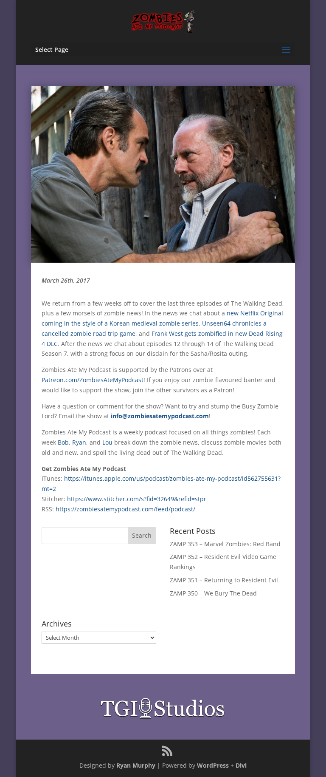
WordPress (213, 765)
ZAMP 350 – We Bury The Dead (213, 593)
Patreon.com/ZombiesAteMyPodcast (92, 380)
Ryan (79, 442)
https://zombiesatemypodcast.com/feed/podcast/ (125, 509)
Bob (63, 442)
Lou (107, 442)
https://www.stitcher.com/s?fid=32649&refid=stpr (136, 499)
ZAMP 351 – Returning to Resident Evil (224, 580)
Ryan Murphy (135, 765)
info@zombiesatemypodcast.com (160, 416)
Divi (241, 765)
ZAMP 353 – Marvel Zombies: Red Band (225, 544)
